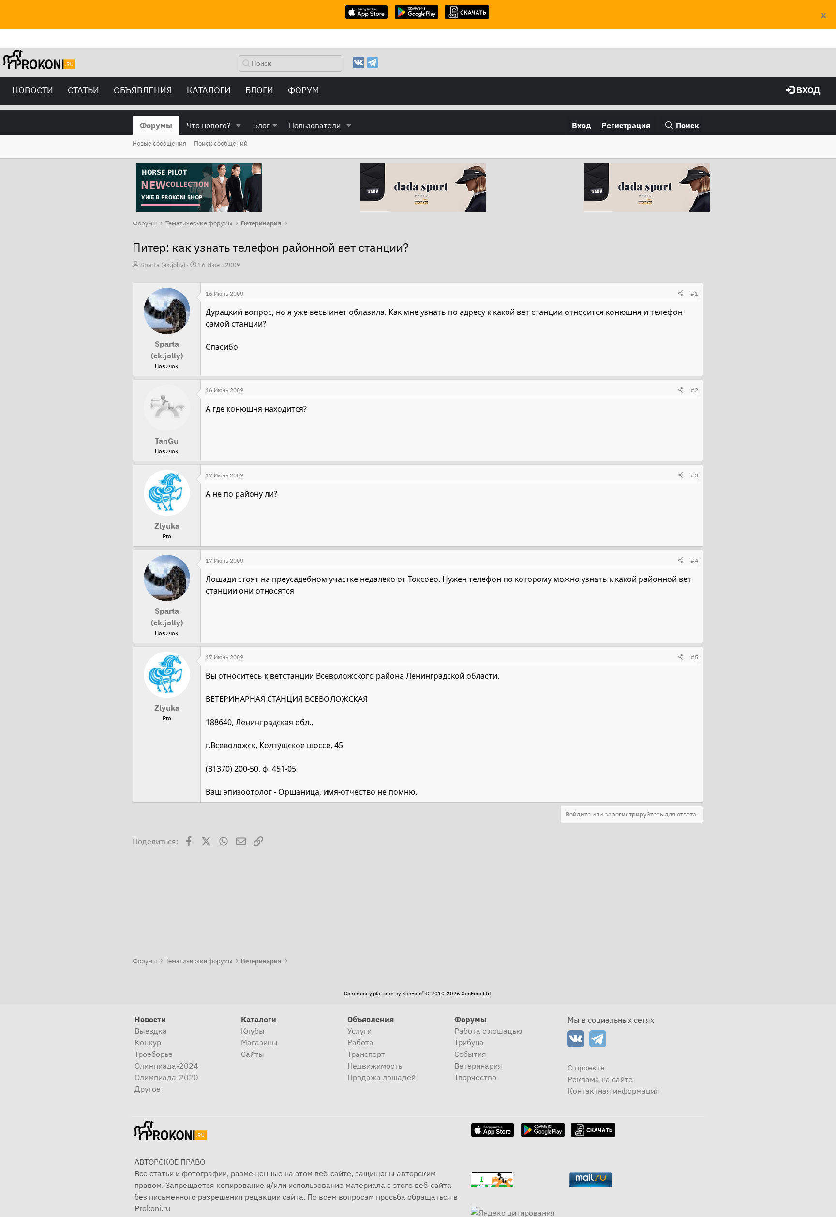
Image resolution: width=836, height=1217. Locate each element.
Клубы (253, 1031)
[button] (239, 125)
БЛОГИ (259, 90)
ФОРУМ (303, 90)
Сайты (252, 1054)
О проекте (586, 1067)
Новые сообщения (159, 143)
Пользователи (315, 125)
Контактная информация (613, 1091)
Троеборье (153, 1054)
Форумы (156, 125)
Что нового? (209, 125)
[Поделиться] (680, 293)
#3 (694, 475)
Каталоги (209, 90)
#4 (694, 560)
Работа (360, 1042)
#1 (694, 293)
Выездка (150, 1031)
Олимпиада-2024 (166, 1065)
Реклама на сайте (600, 1079)
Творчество (475, 1077)
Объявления (143, 90)
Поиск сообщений (221, 143)
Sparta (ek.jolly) (162, 265)
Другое (147, 1089)
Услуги (359, 1031)
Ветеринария (478, 1065)
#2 (694, 390)
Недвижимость (374, 1065)
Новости (32, 90)
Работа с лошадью (488, 1031)
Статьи (83, 90)
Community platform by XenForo (418, 993)
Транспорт (366, 1054)
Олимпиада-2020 (166, 1077)
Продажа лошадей (381, 1077)
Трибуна (469, 1042)
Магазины (259, 1042)
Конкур (147, 1042)
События (470, 1054)
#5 (694, 657)
